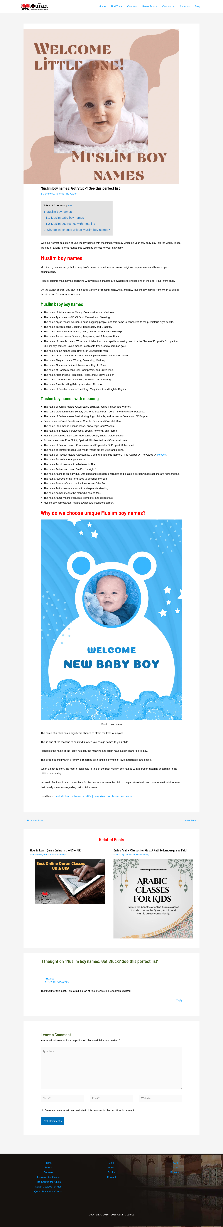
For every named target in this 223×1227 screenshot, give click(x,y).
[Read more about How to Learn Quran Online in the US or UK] (70, 881)
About (111, 1167)
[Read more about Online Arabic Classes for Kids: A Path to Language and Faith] (153, 898)
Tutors (48, 1167)
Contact (111, 1177)
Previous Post (33, 820)
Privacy (174, 1172)
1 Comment (47, 193)
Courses (48, 1172)
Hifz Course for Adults (48, 1182)
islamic (60, 193)
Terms (174, 1167)
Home (48, 1162)
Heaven (161, 454)
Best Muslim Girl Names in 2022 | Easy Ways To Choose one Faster (93, 796)
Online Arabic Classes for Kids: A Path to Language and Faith (150, 850)
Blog (111, 1162)
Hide (70, 206)
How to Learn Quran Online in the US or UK (55, 850)
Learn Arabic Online (48, 1177)
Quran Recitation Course (48, 1191)
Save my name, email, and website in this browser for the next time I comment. (90, 1110)
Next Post (192, 820)
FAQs (175, 1162)
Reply (179, 1000)
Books (111, 1172)
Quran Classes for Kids (48, 1186)
